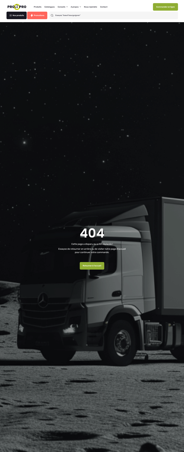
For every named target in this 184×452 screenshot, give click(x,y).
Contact (103, 7)
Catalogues (49, 7)
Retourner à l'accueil (92, 266)
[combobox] (116, 15)
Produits (37, 7)
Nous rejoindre (90, 7)
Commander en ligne (165, 7)
